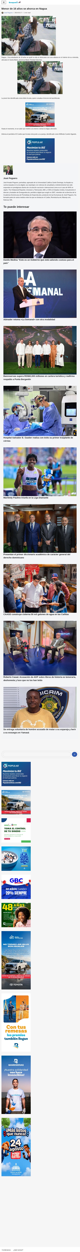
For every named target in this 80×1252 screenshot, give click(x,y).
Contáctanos (6, 1250)
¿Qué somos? (18, 1250)
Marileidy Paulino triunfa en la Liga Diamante (25, 497)
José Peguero (8, 12)
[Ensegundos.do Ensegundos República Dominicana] (15, 2)
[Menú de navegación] (3, 2)
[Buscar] (74, 754)
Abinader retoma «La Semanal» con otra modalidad (29, 319)
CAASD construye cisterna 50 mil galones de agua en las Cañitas (36, 614)
